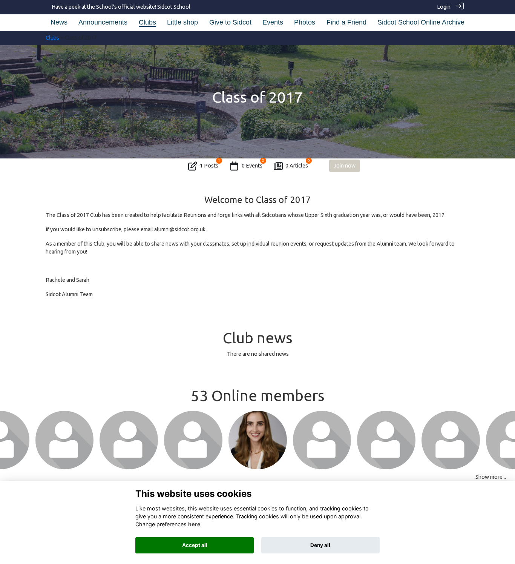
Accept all (194, 545)
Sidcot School (173, 7)
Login (444, 7)
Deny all (320, 545)
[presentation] (10, 440)
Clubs (52, 38)
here (194, 524)
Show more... (490, 477)
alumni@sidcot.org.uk (179, 229)
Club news (258, 337)
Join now (345, 166)
